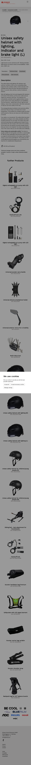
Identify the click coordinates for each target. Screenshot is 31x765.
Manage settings (8, 387)
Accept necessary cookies (17, 384)
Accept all (6, 384)
